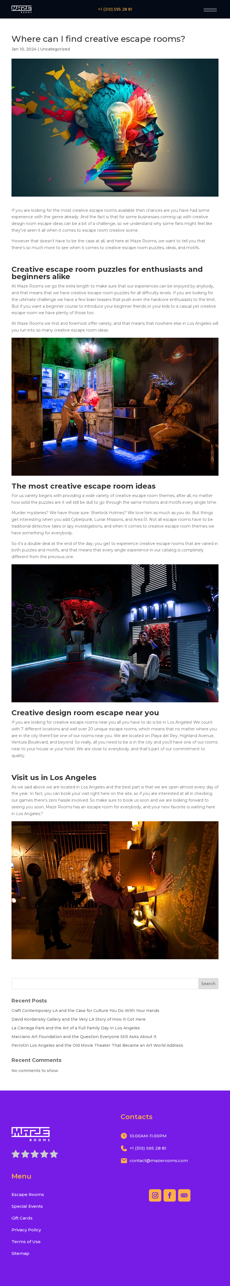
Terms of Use (26, 1241)
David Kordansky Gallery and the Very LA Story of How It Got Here (79, 1019)
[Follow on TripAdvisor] (184, 1195)
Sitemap (20, 1253)
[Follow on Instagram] (155, 1195)
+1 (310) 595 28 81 (115, 9)
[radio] (16, 1155)
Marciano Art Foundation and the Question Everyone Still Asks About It (84, 1036)
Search (208, 983)
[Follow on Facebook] (170, 1195)
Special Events (27, 1206)
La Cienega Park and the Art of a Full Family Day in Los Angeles (76, 1027)
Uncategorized (55, 49)
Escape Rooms (28, 1194)
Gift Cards (22, 1218)
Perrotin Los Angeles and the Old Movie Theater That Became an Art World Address (97, 1045)
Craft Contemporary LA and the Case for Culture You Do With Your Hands (85, 1010)
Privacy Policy (26, 1229)
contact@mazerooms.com (159, 1160)
